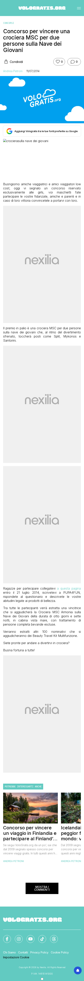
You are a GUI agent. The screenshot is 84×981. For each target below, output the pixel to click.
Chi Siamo (9, 952)
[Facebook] (4, 936)
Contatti (23, 952)
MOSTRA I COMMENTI (42, 888)
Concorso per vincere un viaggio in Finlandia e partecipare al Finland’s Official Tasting (29, 833)
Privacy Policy (39, 952)
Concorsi (8, 23)
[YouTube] (28, 936)
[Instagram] (16, 936)
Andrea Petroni (12, 71)
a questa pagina (69, 588)
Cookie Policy (60, 952)
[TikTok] (39, 936)
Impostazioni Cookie (16, 957)
